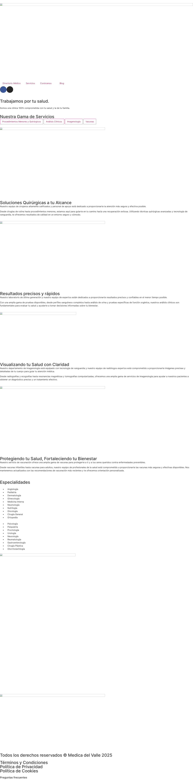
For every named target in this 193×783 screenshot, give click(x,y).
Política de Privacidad (21, 766)
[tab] (21, 121)
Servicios (30, 83)
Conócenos (45, 83)
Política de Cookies (19, 770)
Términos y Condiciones (24, 762)
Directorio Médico (12, 83)
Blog (62, 83)
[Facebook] (3, 89)
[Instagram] (10, 89)
